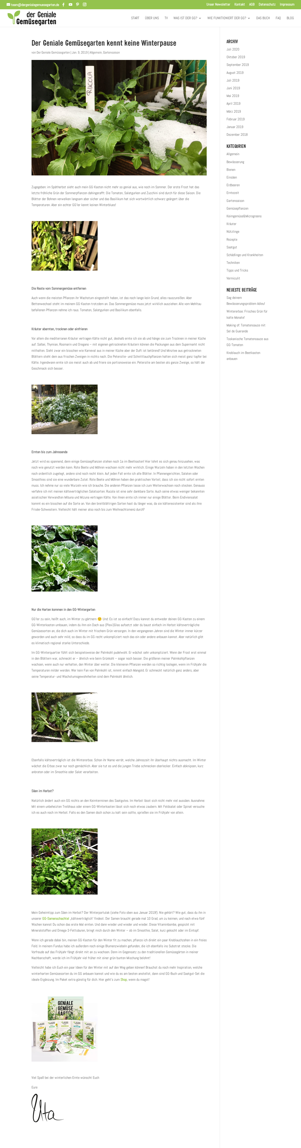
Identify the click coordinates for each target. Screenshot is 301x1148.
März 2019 (234, 111)
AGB (252, 5)
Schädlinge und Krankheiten (245, 255)
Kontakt (239, 5)
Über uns (152, 18)
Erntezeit (233, 192)
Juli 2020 (233, 49)
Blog (290, 18)
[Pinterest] (77, 4)
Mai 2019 (233, 95)
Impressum (287, 5)
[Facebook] (63, 4)
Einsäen (232, 177)
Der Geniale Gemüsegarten (53, 52)
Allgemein (96, 52)
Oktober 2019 (236, 57)
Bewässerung (235, 162)
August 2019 (235, 72)
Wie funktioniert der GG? (226, 18)
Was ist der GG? (185, 18)
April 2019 (233, 103)
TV (166, 18)
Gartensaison (111, 52)
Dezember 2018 (237, 134)
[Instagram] (84, 4)
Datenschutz (267, 5)
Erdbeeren (233, 185)
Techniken (233, 262)
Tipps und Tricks (237, 270)
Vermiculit (233, 278)
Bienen (231, 169)
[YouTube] (70, 4)
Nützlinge (233, 231)
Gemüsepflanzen (237, 208)
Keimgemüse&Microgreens (244, 216)
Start (135, 18)
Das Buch (263, 18)
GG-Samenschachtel (55, 918)
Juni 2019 (233, 88)
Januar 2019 (235, 127)
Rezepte (232, 239)
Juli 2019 (233, 80)
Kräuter (231, 223)
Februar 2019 (236, 119)
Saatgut (232, 247)
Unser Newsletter (218, 5)
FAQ (278, 18)
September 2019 (238, 64)
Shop (124, 979)
